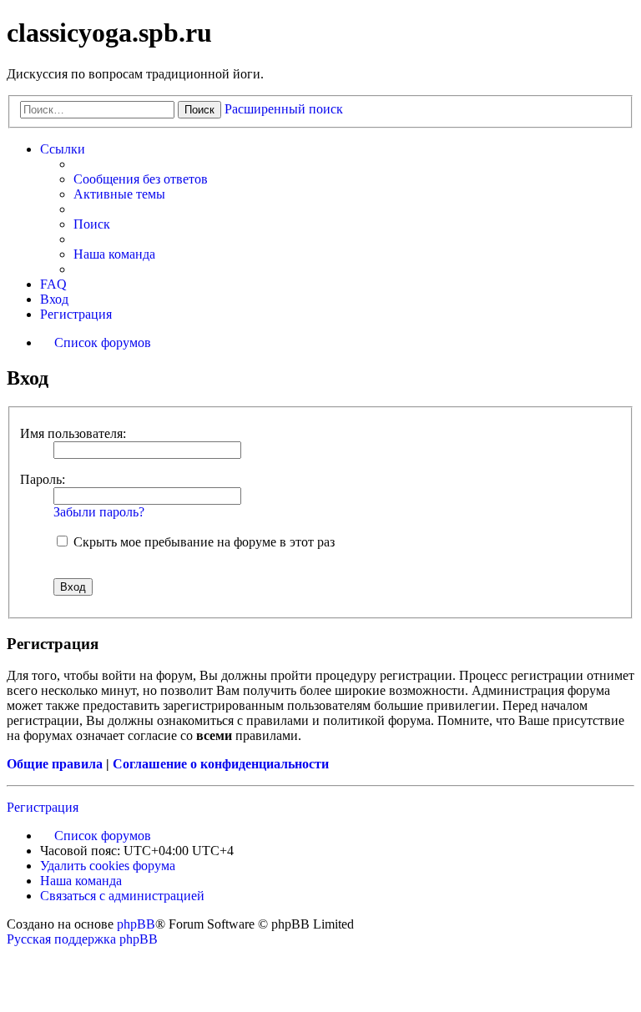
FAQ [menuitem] (53, 284)
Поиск (199, 109)
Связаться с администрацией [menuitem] (122, 896)
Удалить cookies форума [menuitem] (107, 865)
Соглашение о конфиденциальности (221, 764)
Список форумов (102, 835)
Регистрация (42, 807)
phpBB (136, 924)
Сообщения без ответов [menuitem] (140, 179)
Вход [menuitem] (54, 299)
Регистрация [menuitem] (76, 314)
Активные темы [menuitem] (119, 194)
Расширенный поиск (284, 109)
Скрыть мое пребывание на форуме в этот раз (202, 542)
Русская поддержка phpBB (82, 939)
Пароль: (42, 479)
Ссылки (62, 149)
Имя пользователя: (73, 433)
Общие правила (55, 764)
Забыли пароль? (98, 512)
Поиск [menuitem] (91, 224)
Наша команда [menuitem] (114, 254)
